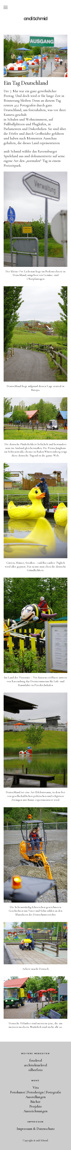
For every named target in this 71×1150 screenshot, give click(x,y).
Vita (36, 1087)
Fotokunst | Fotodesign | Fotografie (35, 1092)
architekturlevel (35, 1065)
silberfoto (35, 1070)
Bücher (35, 1102)
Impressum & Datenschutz (36, 1129)
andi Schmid (35, 18)
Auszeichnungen (35, 1111)
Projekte (35, 1106)
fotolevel (35, 1060)
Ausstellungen (35, 1097)
